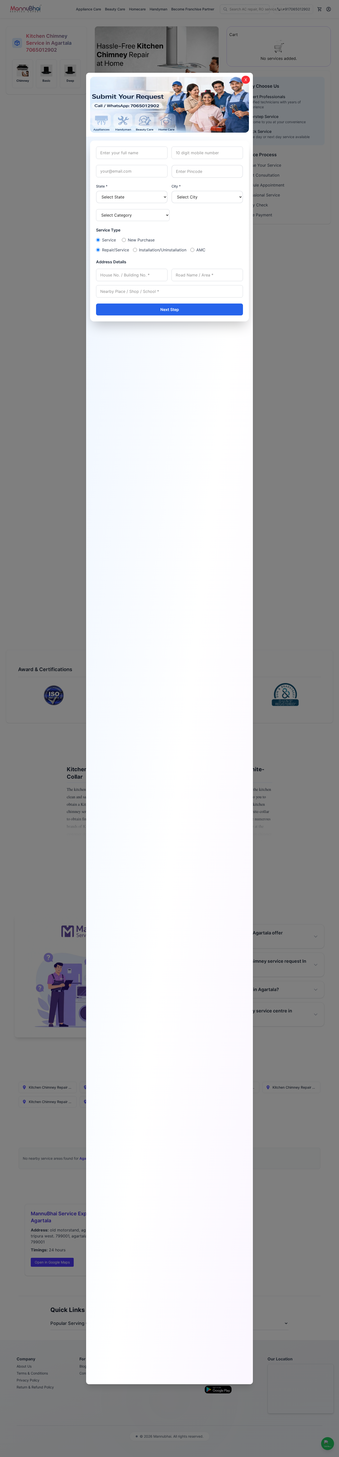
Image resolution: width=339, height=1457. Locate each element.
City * (176, 186)
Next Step (169, 309)
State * (101, 186)
